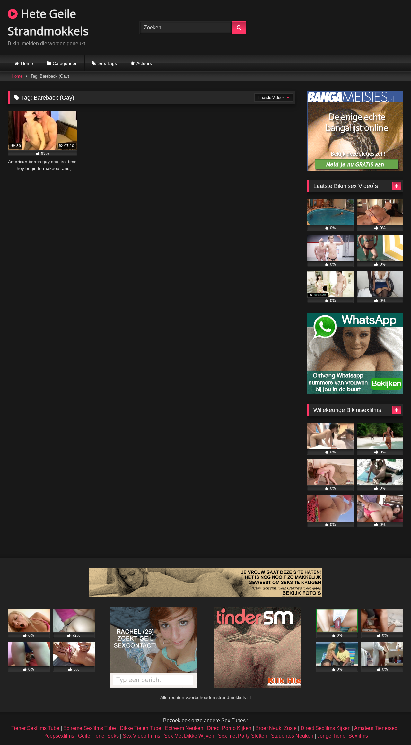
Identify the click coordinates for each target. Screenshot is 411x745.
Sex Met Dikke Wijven (189, 736)
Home (27, 63)
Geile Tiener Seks (98, 736)
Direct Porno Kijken (229, 728)
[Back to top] (391, 726)
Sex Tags (107, 63)
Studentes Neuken (292, 736)
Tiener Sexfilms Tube (35, 728)
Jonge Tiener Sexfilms (342, 736)
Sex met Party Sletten (242, 736)
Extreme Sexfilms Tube (89, 728)
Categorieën (65, 63)
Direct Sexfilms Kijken (326, 728)
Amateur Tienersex (375, 728)
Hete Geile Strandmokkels (48, 22)
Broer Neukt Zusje (276, 728)
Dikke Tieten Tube (140, 728)
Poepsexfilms (58, 736)
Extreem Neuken (184, 728)
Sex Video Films (141, 736)
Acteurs (144, 63)
